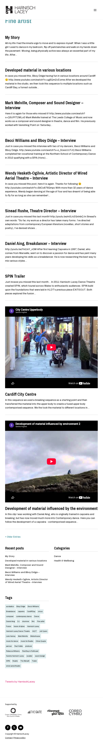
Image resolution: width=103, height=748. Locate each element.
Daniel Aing (10, 621)
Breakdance (10, 611)
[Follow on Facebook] (7, 727)
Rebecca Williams (13, 651)
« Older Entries (13, 536)
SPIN (8, 661)
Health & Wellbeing (64, 560)
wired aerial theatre (13, 666)
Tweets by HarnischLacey (20, 681)
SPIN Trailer (15, 276)
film (33, 621)
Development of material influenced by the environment (51, 508)
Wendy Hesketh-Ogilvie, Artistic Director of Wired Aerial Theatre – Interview (46, 175)
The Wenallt (24, 661)
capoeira (21, 611)
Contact (9, 738)
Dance (57, 556)
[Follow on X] (14, 727)
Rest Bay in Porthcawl (30, 651)
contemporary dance (24, 616)
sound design (40, 656)
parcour (9, 646)
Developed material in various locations (38, 70)
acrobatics (10, 606)
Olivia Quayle (41, 641)
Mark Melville (23, 636)
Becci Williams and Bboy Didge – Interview (40, 140)
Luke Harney (10, 636)
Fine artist (40, 621)
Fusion (8, 626)
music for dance (12, 641)
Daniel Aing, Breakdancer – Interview (35, 243)
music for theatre (27, 641)
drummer (25, 621)
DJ (18, 621)
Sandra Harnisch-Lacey (15, 656)
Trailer (34, 661)
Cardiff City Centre (20, 394)
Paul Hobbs (18, 646)
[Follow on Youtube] (20, 727)
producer (28, 646)
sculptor (29, 656)
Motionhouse (35, 636)
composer (10, 616)
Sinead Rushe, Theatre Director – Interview (40, 211)
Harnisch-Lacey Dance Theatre (18, 631)
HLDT (34, 631)
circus (40, 611)
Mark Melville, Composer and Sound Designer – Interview (44, 105)
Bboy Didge (20, 606)
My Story (12, 37)
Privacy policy (19, 738)
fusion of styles (19, 626)
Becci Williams (33, 606)
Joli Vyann (43, 631)
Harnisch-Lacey (33, 626)
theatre (15, 661)
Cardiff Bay (31, 611)
